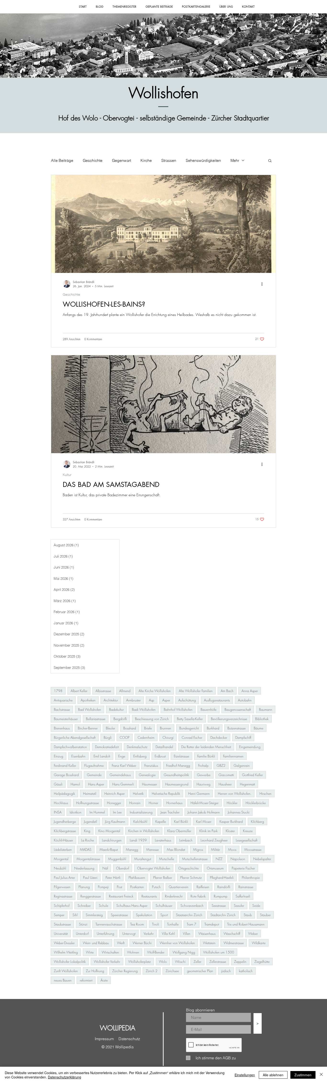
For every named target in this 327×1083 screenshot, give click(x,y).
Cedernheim (146, 737)
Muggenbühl (117, 859)
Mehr (235, 160)
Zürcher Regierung (125, 971)
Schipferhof (61, 905)
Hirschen (265, 793)
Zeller (197, 961)
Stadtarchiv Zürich (223, 915)
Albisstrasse (103, 690)
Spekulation (144, 915)
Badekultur (116, 709)
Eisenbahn (78, 756)
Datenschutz (129, 1038)
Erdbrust (160, 756)
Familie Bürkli (206, 756)
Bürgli (108, 737)
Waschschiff (232, 933)
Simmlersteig (94, 915)
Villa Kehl (168, 933)
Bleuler (110, 728)
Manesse (152, 849)
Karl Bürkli (181, 821)
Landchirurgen (112, 840)
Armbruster (133, 700)
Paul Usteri (90, 877)
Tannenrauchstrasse (109, 924)
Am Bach (227, 690)
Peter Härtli (113, 877)
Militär (215, 849)
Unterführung (105, 933)
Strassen (168, 160)
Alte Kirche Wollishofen (155, 690)
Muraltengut (142, 859)
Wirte (90, 952)
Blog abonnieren (200, 1010)
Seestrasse (219, 905)
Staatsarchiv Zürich (189, 915)
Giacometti (226, 775)
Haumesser (149, 784)
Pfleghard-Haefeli (222, 877)
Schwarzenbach (191, 905)
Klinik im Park (208, 831)
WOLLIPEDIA (117, 1027)
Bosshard (129, 728)
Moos (232, 849)
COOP (125, 737)
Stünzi (83, 924)
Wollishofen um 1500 (218, 952)
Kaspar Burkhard (231, 821)
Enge (121, 756)
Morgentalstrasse (88, 859)
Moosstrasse (252, 849)
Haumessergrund (176, 784)
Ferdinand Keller (65, 765)
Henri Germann (199, 793)
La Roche (87, 840)
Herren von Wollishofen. (234, 793)
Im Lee (117, 812)
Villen (186, 933)
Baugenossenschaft (238, 709)
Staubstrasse (62, 924)
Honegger (114, 803)
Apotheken (88, 700)
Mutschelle (166, 859)
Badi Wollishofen (144, 709)
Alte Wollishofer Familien (196, 690)
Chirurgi (168, 737)
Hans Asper (96, 784)
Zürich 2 (152, 971)
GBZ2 (221, 765)
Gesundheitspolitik (176, 775)
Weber (253, 933)
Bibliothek (262, 718)
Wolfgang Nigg (184, 952)
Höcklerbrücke (256, 803)
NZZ (219, 859)
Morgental (61, 859)
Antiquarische (63, 700)
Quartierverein (178, 887)
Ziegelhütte (262, 961)
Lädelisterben (63, 849)
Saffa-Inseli (243, 896)
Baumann (265, 709)
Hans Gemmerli (123, 784)
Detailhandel (164, 747)
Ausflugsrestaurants (217, 700)
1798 (58, 690)
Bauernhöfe (208, 709)
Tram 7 (191, 924)
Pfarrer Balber (162, 877)
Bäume (258, 728)
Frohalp (203, 765)
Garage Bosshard (66, 775)
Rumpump (220, 896)
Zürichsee (172, 971)
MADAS (85, 849)
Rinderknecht (173, 896)
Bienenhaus (62, 728)
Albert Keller (79, 690)
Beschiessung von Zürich (152, 718)
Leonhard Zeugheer (214, 840)
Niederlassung (84, 868)
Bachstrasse (62, 709)
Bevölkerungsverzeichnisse (229, 718)
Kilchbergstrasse (65, 831)
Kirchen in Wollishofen (143, 831)
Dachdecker (218, 737)
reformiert (86, 980)
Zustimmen (302, 1074)
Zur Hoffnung (95, 971)
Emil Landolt (102, 756)
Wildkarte (258, 943)
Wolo (163, 961)
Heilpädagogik (64, 793)
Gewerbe (203, 775)
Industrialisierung (141, 812)
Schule (103, 905)
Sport (164, 915)
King (87, 831)
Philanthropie (251, 877)
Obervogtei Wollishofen (153, 868)
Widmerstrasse (234, 943)
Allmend (124, 690)
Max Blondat (176, 849)
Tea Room (137, 924)
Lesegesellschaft (246, 840)
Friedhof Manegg (178, 765)
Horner (153, 803)
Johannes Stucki (238, 812)
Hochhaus (61, 803)
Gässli (58, 784)
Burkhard (213, 728)
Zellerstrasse (217, 961)
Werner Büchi (142, 943)
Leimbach (185, 840)
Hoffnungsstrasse (87, 803)
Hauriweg (203, 784)
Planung (84, 887)
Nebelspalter (262, 859)
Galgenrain (242, 765)
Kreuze (248, 831)
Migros (198, 849)
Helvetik (138, 793)
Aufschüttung (187, 700)
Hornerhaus (174, 803)
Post (119, 887)
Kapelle (160, 821)
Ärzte (104, 980)
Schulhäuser (164, 905)
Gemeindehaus (120, 775)
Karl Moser (203, 821)
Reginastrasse (63, 896)
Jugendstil (90, 821)
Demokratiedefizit (107, 747)
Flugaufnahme (94, 765)
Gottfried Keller (252, 775)
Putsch (156, 887)
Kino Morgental (109, 831)
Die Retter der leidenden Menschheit (206, 747)
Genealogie (147, 775)
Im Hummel (97, 812)
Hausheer (225, 784)
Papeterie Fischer (243, 868)
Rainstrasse (245, 887)
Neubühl (60, 868)
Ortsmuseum (215, 868)
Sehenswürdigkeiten (203, 160)
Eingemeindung (249, 747)
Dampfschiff (243, 737)
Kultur (67, 475)
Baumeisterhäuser (66, 718)
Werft (120, 943)
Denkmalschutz (137, 747)
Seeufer (239, 905)
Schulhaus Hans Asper (131, 905)
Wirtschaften (110, 952)
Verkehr (149, 933)
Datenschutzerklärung (64, 1077)
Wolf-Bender (155, 952)
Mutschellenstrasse (195, 859)
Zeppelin (240, 961)
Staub (248, 915)
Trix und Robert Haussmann (246, 924)
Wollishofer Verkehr (107, 961)
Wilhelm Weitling (66, 952)
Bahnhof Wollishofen (178, 709)
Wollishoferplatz (139, 961)
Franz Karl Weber (124, 765)
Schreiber (84, 905)
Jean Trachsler (170, 812)
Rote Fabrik (198, 896)
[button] (270, 161)
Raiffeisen (203, 887)
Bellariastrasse (95, 718)
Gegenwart (121, 160)
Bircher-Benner (88, 728)
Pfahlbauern (137, 877)
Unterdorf (82, 933)
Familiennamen (233, 756)
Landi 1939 (138, 840)
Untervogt (128, 933)
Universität (61, 933)
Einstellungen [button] (245, 1074)
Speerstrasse (119, 915)
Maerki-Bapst (109, 849)
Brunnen (165, 728)
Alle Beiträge (62, 160)
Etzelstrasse (181, 756)
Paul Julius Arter (64, 877)
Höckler (232, 803)
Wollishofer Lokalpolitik (70, 961)
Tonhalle (173, 924)
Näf (105, 868)
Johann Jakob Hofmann (204, 812)
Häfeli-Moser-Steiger (205, 803)
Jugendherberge (65, 821)
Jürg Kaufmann (115, 821)
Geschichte (92, 160)
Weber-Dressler (64, 943)
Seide (256, 905)
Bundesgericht (189, 728)
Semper (59, 915)
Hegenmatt (247, 784)
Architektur (111, 700)
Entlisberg (140, 756)
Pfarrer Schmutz (191, 877)
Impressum (104, 1038)
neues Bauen (63, 980)
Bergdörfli (120, 718)
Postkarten (137, 887)
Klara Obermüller (179, 831)
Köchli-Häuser (63, 840)
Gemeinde (94, 775)
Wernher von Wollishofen (177, 943)
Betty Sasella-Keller (190, 718)
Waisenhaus (206, 933)
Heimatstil (89, 793)
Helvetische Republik (166, 793)
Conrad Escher (192, 737)
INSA (58, 812)
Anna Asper (250, 690)
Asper (166, 700)
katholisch (246, 971)
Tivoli (155, 924)
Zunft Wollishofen (66, 971)
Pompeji (103, 887)
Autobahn (245, 700)
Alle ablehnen (273, 1074)
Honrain (135, 803)
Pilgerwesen (62, 887)
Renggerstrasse (90, 896)
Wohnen (133, 952)
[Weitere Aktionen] (263, 284)
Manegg (132, 849)
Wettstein (209, 943)
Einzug (58, 756)
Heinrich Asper (114, 793)
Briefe (148, 728)
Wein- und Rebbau (96, 943)
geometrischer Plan (200, 971)
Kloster (230, 831)
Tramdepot (211, 924)
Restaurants (149, 896)
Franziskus (151, 765)
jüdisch (226, 971)
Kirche (146, 160)
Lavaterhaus (163, 840)
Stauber (265, 915)
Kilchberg (257, 821)
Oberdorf (122, 868)
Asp (151, 700)
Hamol (75, 784)
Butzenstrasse (236, 728)
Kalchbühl (140, 821)
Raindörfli (223, 887)
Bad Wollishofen (89, 709)
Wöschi (180, 961)
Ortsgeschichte (188, 868)
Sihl (75, 915)
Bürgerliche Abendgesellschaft (75, 737)
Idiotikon (75, 812)
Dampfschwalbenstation (70, 747)
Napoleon (238, 859)
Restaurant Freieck (121, 896)
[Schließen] (321, 1075)
